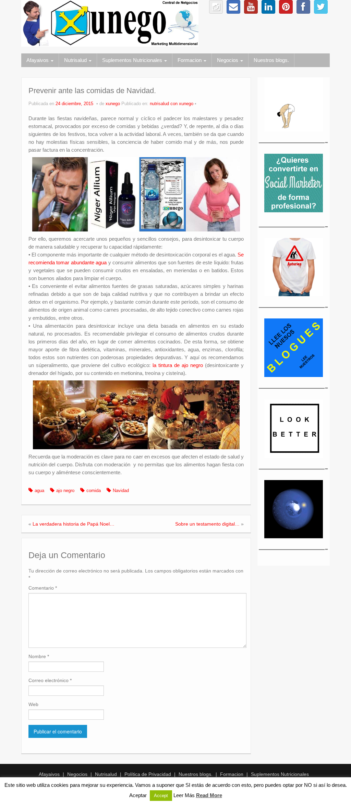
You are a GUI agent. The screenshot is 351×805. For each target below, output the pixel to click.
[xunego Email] (233, 7)
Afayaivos (38, 60)
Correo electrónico (50, 680)
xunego (113, 103)
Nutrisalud (76, 60)
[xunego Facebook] (303, 7)
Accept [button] (161, 795)
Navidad (121, 490)
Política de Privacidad (147, 774)
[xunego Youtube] (251, 7)
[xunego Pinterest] (286, 7)
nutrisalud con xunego (171, 103)
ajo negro (65, 490)
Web (33, 704)
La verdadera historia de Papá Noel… (73, 524)
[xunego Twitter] (321, 7)
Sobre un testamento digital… (207, 524)
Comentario (42, 588)
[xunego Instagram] (216, 7)
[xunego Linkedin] (268, 7)
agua (39, 490)
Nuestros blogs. (271, 60)
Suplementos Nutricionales (133, 60)
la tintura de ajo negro (178, 365)
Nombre (38, 656)
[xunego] (109, 23)
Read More (209, 795)
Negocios (228, 60)
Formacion (190, 60)
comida (93, 490)
